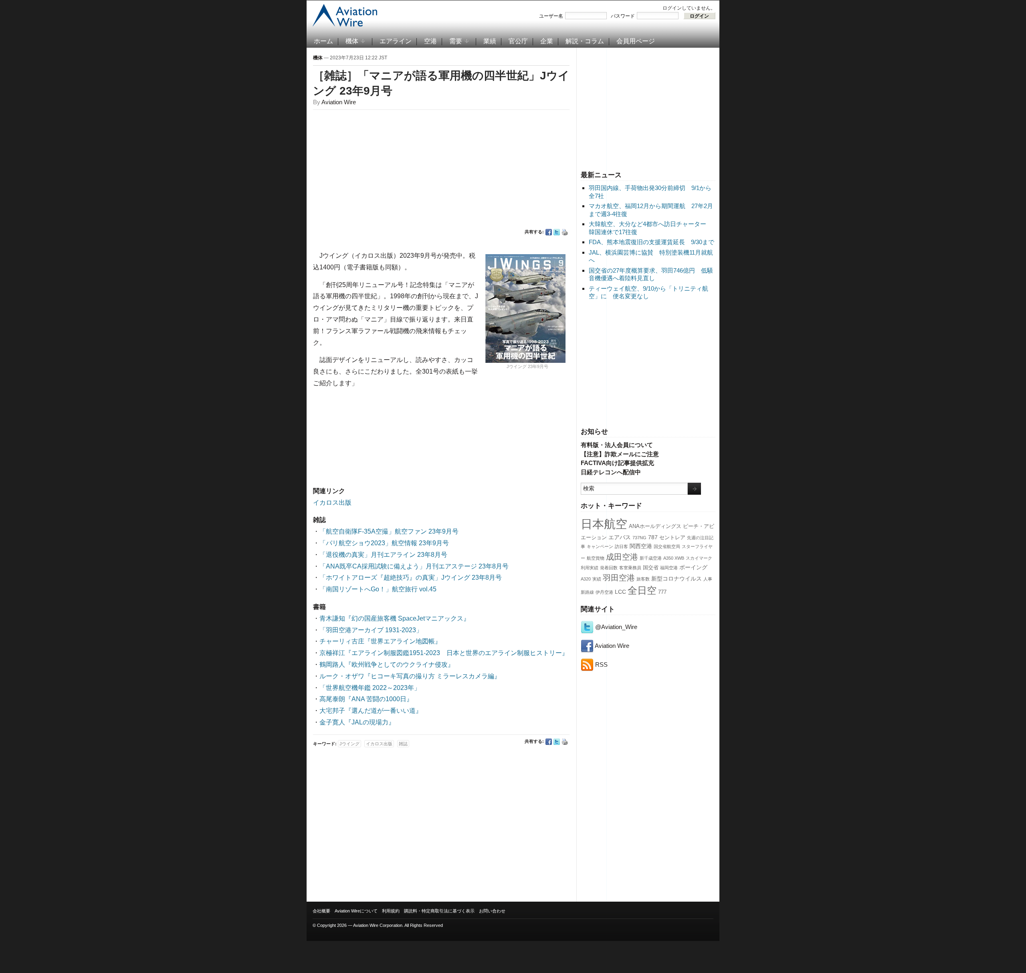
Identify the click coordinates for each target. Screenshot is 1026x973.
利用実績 (589, 567)
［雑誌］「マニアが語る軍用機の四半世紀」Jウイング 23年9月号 (441, 83)
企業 (546, 41)
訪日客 (621, 546)
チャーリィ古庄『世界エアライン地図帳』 (380, 641)
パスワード (623, 16)
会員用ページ (635, 41)
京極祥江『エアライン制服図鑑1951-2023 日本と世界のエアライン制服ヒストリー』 (443, 652)
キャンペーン (600, 546)
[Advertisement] (648, 108)
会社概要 (321, 910)
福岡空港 (669, 567)
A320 (586, 579)
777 (662, 592)
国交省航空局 (667, 546)
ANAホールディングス (655, 526)
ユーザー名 (551, 16)
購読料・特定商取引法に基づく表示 (439, 910)
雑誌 (403, 743)
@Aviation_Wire (615, 626)
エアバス (619, 537)
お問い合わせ (492, 910)
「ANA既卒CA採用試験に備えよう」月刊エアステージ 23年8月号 (414, 566)
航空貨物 (595, 558)
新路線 (587, 592)
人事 (707, 579)
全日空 (642, 590)
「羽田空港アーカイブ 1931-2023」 (370, 630)
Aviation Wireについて (356, 910)
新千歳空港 (651, 558)
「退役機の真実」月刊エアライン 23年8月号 (383, 554)
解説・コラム (585, 41)
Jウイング (349, 743)
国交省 (650, 567)
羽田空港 (619, 577)
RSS (601, 664)
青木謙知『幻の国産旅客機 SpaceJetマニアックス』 (394, 618)
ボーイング (693, 567)
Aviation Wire (611, 645)
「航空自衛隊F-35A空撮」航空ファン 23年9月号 (388, 531)
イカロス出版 (332, 502)
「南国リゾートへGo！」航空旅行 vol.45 (377, 589)
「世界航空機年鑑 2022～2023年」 (369, 687)
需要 (455, 41)
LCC (620, 592)
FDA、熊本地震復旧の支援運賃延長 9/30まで (651, 242)
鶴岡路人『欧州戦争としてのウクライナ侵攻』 (386, 664)
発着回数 (609, 567)
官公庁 (518, 41)
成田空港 (622, 556)
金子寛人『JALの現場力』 (357, 722)
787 (653, 537)
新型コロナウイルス (676, 578)
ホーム (323, 41)
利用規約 (391, 910)
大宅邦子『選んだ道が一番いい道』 (370, 710)
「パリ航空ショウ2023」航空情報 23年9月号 (384, 543)
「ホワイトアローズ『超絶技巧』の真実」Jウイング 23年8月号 (410, 577)
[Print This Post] (564, 232)
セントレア (672, 537)
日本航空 (604, 523)
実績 (596, 579)
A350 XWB (673, 558)
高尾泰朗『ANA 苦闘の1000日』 (366, 699)
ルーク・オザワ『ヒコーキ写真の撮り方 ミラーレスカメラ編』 (410, 676)
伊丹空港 (604, 592)
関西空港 (641, 546)
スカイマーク (699, 558)
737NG (639, 537)
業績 (489, 41)
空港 (430, 41)
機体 (351, 41)
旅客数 (643, 579)
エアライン (396, 41)
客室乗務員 (630, 567)
